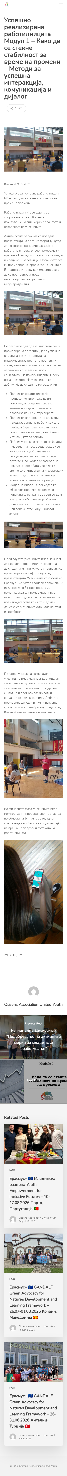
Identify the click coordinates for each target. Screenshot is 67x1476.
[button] (61, 5)
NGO (12, 1170)
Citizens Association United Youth (33, 1004)
